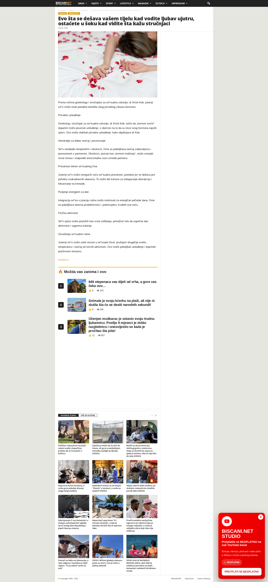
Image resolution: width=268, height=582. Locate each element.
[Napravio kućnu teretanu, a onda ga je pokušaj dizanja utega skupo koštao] (73, 471)
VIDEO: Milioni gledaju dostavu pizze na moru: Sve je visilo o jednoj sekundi (107, 563)
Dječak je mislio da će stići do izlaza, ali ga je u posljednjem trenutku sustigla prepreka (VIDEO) (106, 449)
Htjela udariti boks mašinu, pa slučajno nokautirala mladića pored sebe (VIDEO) (140, 488)
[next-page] (155, 415)
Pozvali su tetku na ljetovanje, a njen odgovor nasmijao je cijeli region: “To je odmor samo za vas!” (73, 564)
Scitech (160, 3)
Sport (109, 3)
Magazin (143, 3)
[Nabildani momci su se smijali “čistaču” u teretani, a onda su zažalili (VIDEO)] (107, 471)
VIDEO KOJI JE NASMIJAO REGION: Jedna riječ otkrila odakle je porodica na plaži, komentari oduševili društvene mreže (141, 565)
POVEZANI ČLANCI (68, 415)
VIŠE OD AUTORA (88, 415)
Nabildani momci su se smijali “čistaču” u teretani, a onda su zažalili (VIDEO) (106, 488)
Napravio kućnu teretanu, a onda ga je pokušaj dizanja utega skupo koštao (71, 488)
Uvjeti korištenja (203, 578)
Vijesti (95, 3)
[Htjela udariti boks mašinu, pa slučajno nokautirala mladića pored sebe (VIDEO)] (141, 471)
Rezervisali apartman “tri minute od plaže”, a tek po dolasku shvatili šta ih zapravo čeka (107, 524)
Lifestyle (125, 3)
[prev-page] (152, 415)
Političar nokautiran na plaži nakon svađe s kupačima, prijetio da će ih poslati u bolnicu (72, 449)
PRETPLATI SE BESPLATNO (242, 571)
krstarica (63, 259)
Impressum (178, 3)
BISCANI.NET (176, 578)
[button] (208, 3)
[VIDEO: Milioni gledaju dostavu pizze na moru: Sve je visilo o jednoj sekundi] (107, 546)
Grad (81, 3)
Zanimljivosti (83, 10)
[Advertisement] (108, 373)
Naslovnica (62, 10)
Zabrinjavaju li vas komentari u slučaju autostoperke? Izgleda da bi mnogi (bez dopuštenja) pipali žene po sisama (73, 524)
